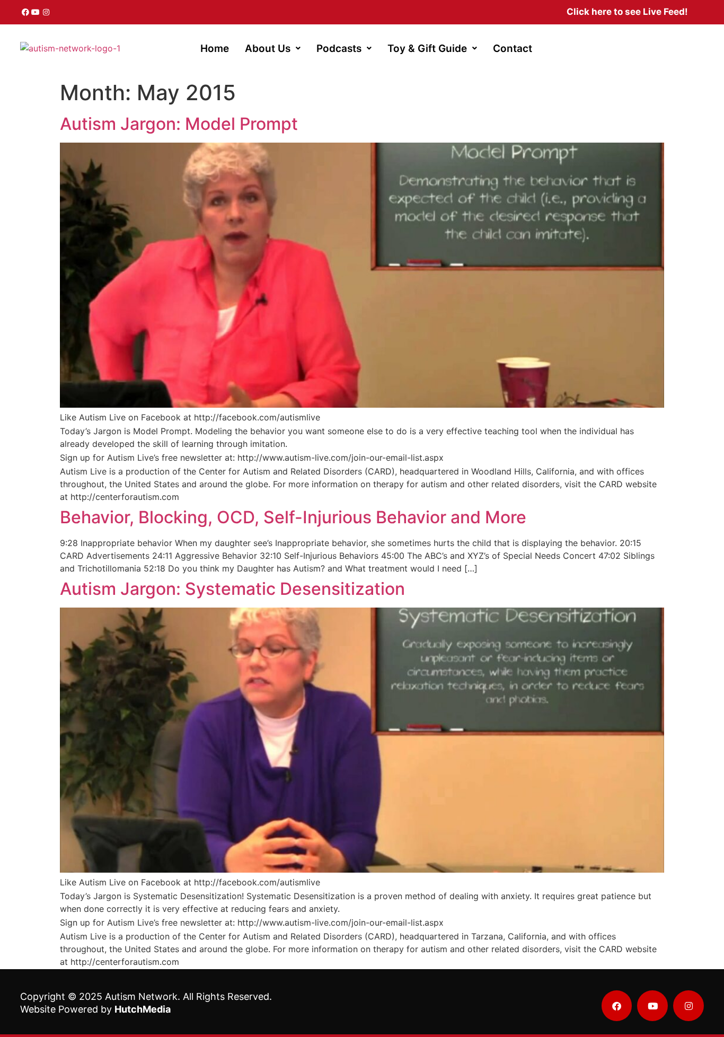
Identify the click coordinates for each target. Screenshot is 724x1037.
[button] (272, 48)
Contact (512, 48)
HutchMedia (142, 1009)
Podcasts (338, 48)
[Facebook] (25, 12)
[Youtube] (36, 12)
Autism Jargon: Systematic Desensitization (232, 588)
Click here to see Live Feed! (627, 11)
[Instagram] (46, 12)
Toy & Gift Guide (427, 48)
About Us (267, 48)
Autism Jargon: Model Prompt (179, 123)
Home (214, 48)
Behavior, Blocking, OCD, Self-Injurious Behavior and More (293, 517)
